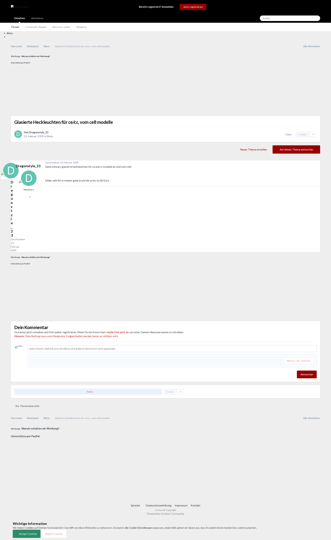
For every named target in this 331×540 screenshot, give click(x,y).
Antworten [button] (306, 374)
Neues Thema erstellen (253, 149)
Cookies (29, 527)
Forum (15, 26)
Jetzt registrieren (193, 6)
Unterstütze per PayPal (20, 63)
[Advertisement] (114, 92)
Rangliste (81, 26)
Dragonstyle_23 (38, 132)
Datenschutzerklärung (159, 505)
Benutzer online (61, 26)
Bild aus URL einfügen (298, 360)
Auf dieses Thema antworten (296, 149)
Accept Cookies (27, 533)
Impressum (181, 505)
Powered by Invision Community (165, 513)
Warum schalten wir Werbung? (35, 56)
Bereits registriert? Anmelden (157, 6)
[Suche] (316, 18)
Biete (50, 136)
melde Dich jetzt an (118, 332)
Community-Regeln (35, 26)
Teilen (288, 134)
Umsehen (19, 18)
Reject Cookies (54, 533)
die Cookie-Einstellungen (139, 527)
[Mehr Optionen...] (316, 162)
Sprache (136, 505)
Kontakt (195, 505)
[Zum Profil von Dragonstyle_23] (18, 134)
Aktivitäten (37, 18)
